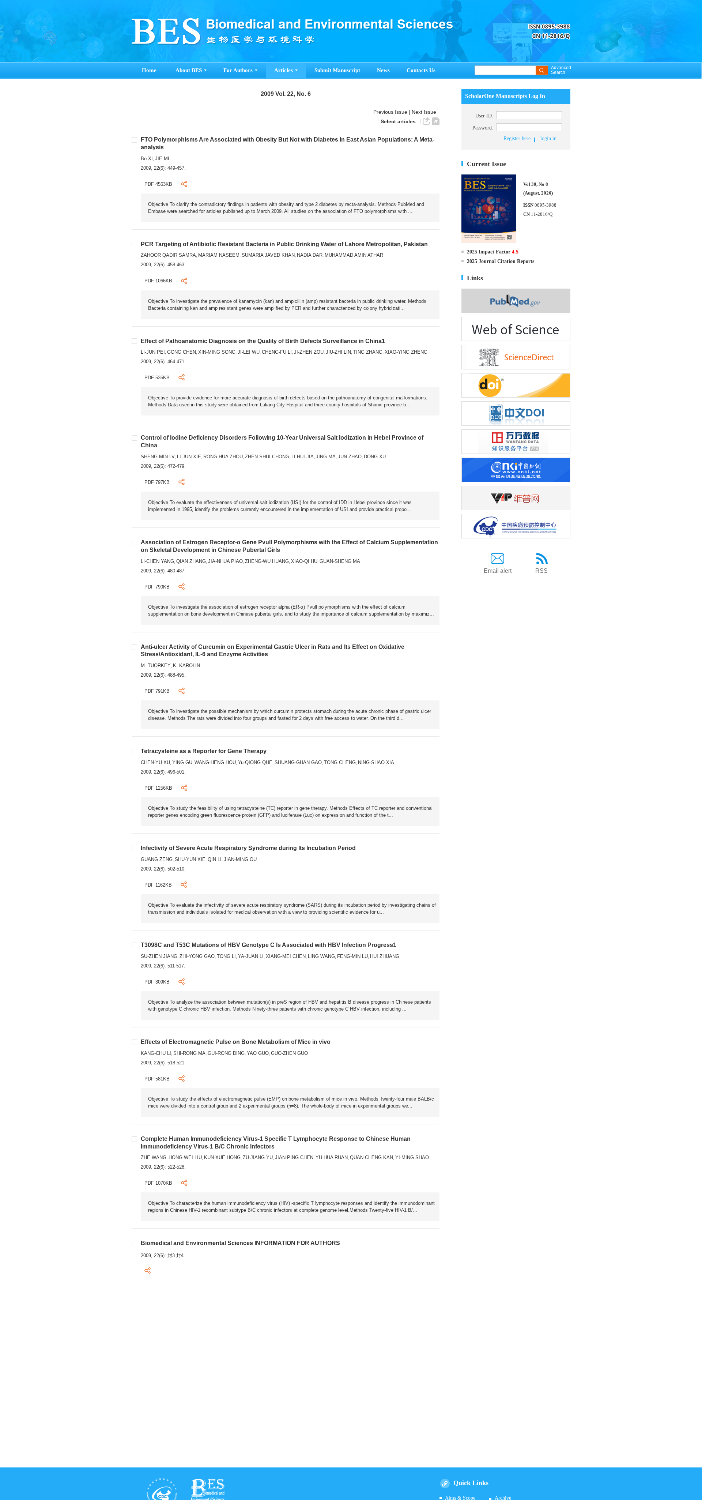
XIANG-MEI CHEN (286, 956)
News (383, 70)
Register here (517, 138)
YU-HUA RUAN (332, 1157)
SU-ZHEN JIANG (159, 956)
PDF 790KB (157, 587)
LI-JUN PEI (153, 352)
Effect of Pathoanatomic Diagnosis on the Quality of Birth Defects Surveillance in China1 (263, 341)
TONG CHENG (340, 762)
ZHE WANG (153, 1157)
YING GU (182, 762)
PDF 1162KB (158, 885)
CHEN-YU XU (155, 762)
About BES (189, 70)
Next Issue (425, 112)
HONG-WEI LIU (185, 1157)
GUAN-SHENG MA (340, 561)
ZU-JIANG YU (258, 1157)
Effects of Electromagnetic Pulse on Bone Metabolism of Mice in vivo (236, 1042)
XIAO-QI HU (304, 561)
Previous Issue (388, 112)
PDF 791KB (157, 691)
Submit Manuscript (337, 70)
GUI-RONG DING (226, 1053)
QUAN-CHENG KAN (371, 1157)
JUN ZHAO (350, 456)
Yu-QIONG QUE (255, 762)
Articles (283, 70)
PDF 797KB (157, 482)
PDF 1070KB (158, 1183)
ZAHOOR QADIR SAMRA (168, 255)
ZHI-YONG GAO (197, 956)
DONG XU (375, 456)
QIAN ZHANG (191, 561)
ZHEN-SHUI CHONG (267, 456)
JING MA (326, 456)
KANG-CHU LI (156, 1053)
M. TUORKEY (156, 665)
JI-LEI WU (249, 352)
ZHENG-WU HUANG (267, 561)
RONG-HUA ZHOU (223, 456)
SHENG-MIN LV (158, 456)
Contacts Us (421, 70)
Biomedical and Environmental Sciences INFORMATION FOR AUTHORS (240, 1243)
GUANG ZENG (157, 859)
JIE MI (162, 158)
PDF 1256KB (158, 788)
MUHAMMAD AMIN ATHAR (354, 255)
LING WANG (321, 956)
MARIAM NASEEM (218, 255)
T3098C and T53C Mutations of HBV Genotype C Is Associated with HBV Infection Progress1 (268, 945)
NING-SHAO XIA (376, 762)
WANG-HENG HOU (215, 762)
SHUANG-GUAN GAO (298, 762)
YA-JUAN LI (251, 956)
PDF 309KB (157, 982)
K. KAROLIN (186, 665)
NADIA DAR (309, 255)
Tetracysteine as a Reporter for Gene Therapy (204, 751)
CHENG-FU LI (277, 352)
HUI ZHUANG (384, 956)
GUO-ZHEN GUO (289, 1053)
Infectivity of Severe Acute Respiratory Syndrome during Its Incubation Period (248, 848)
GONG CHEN (181, 352)
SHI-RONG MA (189, 1053)
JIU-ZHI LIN (338, 352)
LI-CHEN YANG (157, 561)
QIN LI (215, 859)
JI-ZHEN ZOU (309, 352)
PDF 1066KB (158, 280)
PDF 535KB (157, 377)
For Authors (238, 70)
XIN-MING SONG (216, 352)
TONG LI (226, 956)
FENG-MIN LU (352, 956)
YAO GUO (258, 1053)
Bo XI (147, 158)
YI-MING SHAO (412, 1157)
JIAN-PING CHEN (294, 1157)
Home (149, 70)
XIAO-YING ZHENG (406, 352)
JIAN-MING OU (240, 859)
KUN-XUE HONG (222, 1157)
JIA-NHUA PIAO (225, 561)
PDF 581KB (157, 1079)
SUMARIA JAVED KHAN (268, 255)
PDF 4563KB (158, 184)
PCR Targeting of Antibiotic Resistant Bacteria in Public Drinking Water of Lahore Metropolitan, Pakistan (284, 244)
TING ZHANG (367, 352)
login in (548, 138)
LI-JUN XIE (189, 456)
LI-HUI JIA (302, 456)
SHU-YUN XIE (190, 859)
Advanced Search (560, 70)
